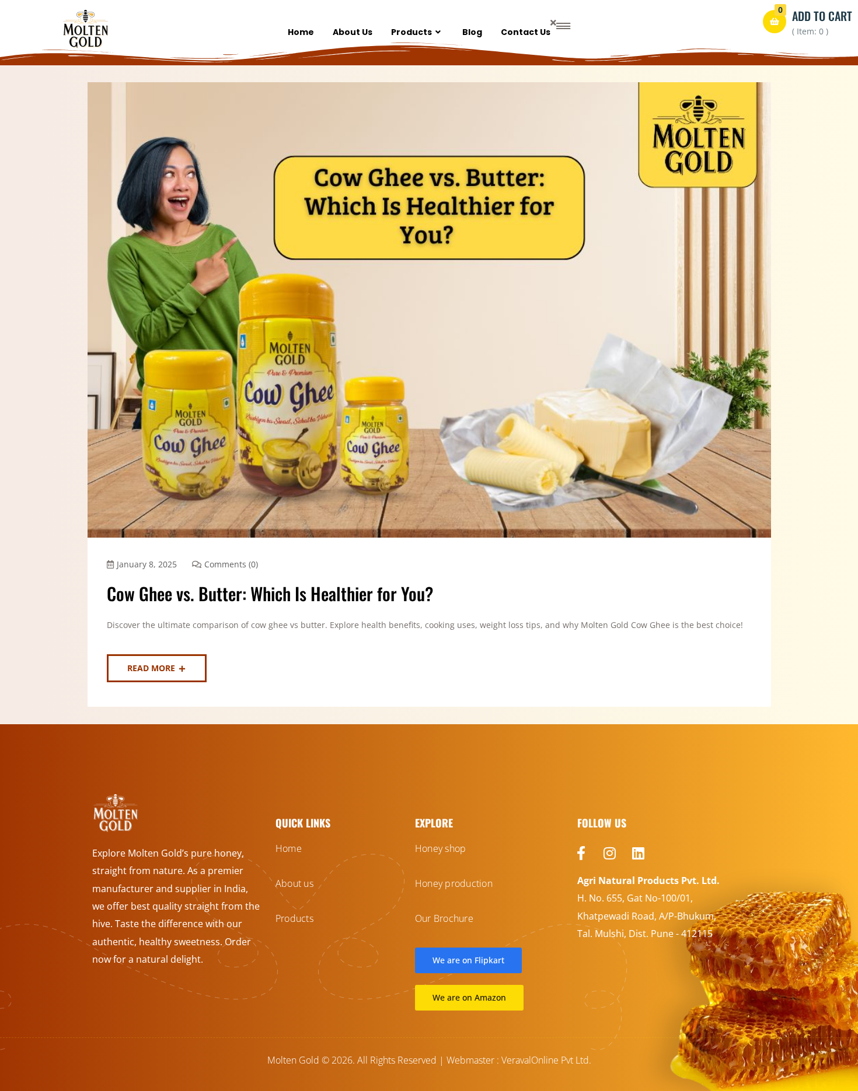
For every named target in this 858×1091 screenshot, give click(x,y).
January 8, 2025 (147, 564)
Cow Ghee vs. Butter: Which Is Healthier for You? (270, 593)
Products (411, 32)
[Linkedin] (639, 853)
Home (301, 32)
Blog (472, 32)
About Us (352, 32)
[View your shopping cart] (774, 21)
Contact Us (525, 32)
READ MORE (151, 667)
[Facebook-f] (581, 853)
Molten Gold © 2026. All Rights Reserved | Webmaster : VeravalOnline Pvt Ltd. (429, 1060)
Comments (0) (231, 564)
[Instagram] (610, 853)
